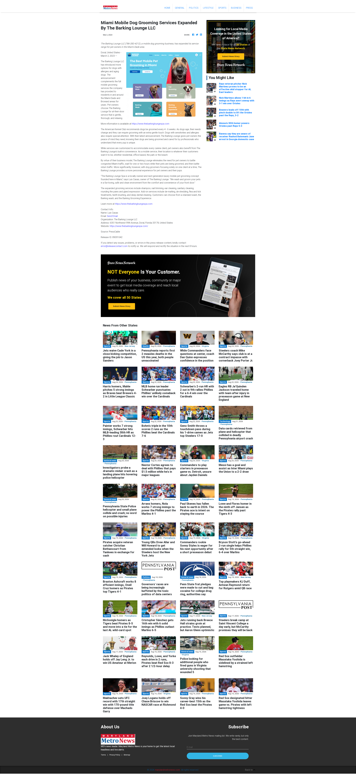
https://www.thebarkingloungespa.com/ (129, 226)
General (179, 7)
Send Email (112, 216)
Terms (103, 755)
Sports (222, 7)
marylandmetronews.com (167, 769)
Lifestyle (208, 7)
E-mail (190, 747)
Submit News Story (230, 56)
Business (236, 7)
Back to (249, 769)
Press (249, 7)
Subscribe (217, 756)
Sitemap (127, 755)
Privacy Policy (114, 755)
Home (168, 7)
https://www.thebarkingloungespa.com (150, 123)
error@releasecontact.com (114, 246)
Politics (193, 7)
